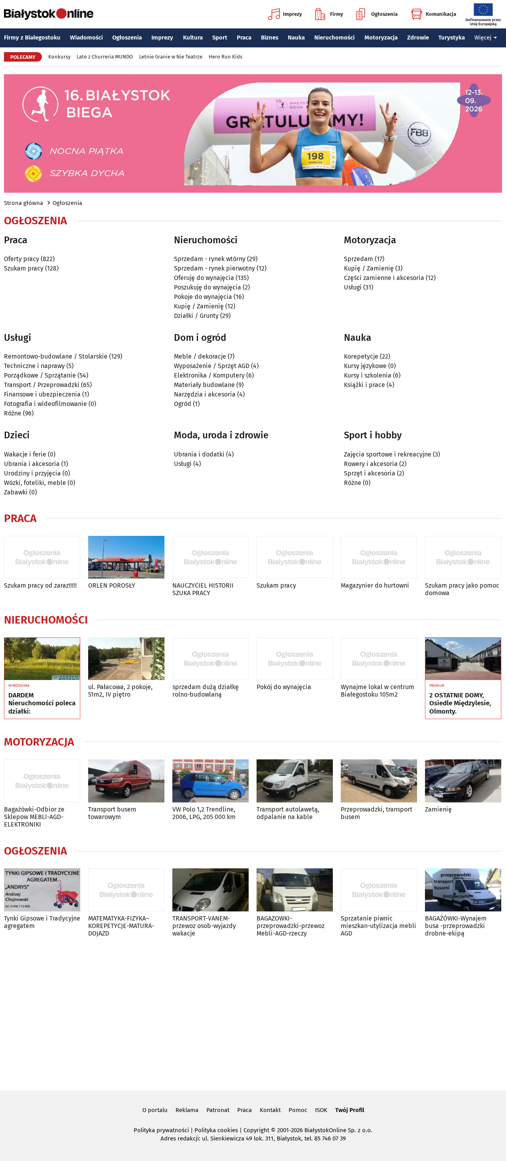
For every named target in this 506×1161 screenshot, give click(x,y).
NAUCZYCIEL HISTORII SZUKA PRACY (203, 589)
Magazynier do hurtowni (375, 585)
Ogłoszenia (384, 14)
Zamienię (438, 809)
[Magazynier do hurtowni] (379, 557)
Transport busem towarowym (112, 813)
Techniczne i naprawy (34, 366)
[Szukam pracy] (295, 557)
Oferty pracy (21, 259)
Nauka (296, 37)
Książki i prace (364, 385)
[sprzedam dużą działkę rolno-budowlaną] (210, 658)
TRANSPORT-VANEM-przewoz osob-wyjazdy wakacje (204, 926)
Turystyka (451, 37)
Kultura (193, 37)
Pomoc (298, 1110)
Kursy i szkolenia (367, 375)
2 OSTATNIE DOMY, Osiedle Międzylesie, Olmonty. (460, 703)
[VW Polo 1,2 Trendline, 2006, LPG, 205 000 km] (210, 780)
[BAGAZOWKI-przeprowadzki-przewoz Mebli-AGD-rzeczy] (295, 889)
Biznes (269, 37)
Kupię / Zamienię (199, 306)
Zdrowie (418, 37)
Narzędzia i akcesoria (205, 394)
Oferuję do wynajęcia (204, 278)
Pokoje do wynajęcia (203, 297)
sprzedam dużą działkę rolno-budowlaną (205, 690)
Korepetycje (361, 356)
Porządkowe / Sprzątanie (40, 375)
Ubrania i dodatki (199, 454)
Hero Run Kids (225, 56)
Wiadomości (86, 37)
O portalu (155, 1110)
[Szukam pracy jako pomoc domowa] (463, 557)
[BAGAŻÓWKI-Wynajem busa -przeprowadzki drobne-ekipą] (463, 889)
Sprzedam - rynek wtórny (209, 259)
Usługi (353, 287)
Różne (12, 413)
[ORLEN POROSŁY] (126, 557)
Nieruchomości (334, 37)
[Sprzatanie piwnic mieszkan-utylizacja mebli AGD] (379, 889)
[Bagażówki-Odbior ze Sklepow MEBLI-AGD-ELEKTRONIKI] (42, 780)
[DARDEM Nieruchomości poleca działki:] (42, 659)
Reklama (187, 1110)
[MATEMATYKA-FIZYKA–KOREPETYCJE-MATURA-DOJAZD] (126, 889)
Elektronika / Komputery (209, 375)
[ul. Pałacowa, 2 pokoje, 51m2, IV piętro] (126, 658)
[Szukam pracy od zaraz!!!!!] (42, 557)
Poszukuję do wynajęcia (207, 287)
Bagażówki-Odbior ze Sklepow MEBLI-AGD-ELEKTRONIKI (34, 817)
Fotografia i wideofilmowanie (45, 404)
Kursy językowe (365, 366)
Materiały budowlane (204, 385)
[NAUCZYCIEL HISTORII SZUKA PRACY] (210, 557)
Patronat (217, 1110)
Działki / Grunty (196, 315)
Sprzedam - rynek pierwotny (214, 268)
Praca (244, 37)
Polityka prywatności (161, 1130)
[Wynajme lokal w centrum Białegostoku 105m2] (379, 658)
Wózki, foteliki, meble (35, 483)
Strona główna (23, 203)
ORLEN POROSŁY (111, 585)
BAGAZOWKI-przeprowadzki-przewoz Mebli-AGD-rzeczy (291, 926)
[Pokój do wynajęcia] (295, 658)
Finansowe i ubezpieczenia (42, 394)
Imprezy (292, 14)
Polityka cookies (216, 1130)
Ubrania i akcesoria (32, 464)
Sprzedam (358, 259)
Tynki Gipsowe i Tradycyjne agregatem (42, 922)
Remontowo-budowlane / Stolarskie (56, 356)
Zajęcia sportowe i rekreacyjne (387, 454)
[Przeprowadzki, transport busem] (379, 780)
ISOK (321, 1110)
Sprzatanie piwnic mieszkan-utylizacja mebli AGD (378, 926)
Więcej (482, 37)
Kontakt (270, 1110)
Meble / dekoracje (200, 356)
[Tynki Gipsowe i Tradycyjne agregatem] (42, 889)
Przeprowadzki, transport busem (376, 813)
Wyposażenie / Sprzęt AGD (211, 366)
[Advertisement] (253, 1012)
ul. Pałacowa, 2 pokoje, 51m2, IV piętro (120, 690)
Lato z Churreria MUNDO (105, 56)
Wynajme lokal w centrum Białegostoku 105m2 (377, 690)
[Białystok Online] (48, 14)
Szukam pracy (23, 268)
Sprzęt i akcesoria (369, 473)
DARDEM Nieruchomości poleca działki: (42, 703)
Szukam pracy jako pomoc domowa (462, 589)
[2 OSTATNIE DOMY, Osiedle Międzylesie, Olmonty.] (463, 659)
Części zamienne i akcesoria (384, 278)
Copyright (256, 1130)
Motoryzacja (381, 37)
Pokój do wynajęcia (284, 687)
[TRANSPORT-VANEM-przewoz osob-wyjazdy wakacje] (210, 889)
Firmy (336, 14)
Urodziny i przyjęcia (32, 473)
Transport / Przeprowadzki (41, 385)
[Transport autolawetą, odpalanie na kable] (295, 780)
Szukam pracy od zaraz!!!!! (40, 585)
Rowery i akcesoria (371, 464)
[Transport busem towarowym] (126, 780)
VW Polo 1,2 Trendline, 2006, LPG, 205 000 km (204, 813)
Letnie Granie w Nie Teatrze (170, 56)
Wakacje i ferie (25, 454)
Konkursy (59, 56)
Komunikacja (441, 14)
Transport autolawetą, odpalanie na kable (288, 813)
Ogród (182, 404)
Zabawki (16, 492)
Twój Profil (349, 1110)
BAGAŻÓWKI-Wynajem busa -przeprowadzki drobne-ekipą (456, 926)
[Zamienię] (463, 780)
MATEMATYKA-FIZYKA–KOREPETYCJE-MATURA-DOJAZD (121, 926)
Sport (219, 37)
